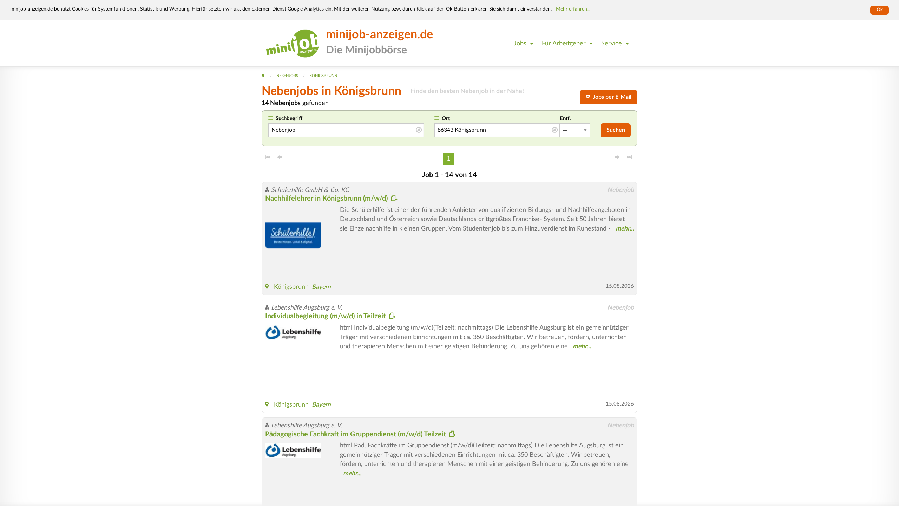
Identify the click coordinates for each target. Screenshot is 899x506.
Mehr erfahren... (573, 9)
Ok (880, 9)
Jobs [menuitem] (520, 43)
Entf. (565, 118)
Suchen (615, 130)
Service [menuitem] (611, 43)
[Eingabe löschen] (419, 130)
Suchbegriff (289, 118)
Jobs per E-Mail (610, 97)
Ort (446, 118)
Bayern (321, 287)
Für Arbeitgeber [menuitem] (564, 43)
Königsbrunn (291, 287)
